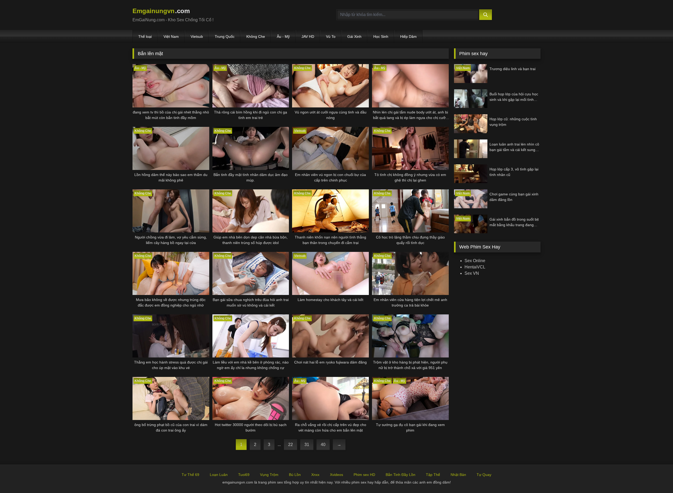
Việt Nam (171, 36)
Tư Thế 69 (190, 475)
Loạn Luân (219, 475)
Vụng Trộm (269, 475)
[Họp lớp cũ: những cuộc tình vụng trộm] (470, 123)
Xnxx (315, 475)
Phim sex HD (364, 475)
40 (323, 444)
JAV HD (308, 36)
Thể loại (145, 36)
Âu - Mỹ (283, 36)
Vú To (330, 36)
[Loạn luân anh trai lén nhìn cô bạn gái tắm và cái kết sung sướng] (470, 148)
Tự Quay (484, 475)
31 (306, 444)
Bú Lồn (295, 475)
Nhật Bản (458, 475)
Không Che (255, 36)
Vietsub (197, 36)
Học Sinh (380, 36)
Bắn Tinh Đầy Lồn (400, 475)
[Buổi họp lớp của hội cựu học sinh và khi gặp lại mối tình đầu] (470, 98)
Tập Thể (433, 475)
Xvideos (336, 475)
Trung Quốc (224, 36)
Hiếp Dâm (408, 36)
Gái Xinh (354, 36)
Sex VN (472, 273)
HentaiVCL (475, 267)
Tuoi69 (243, 475)
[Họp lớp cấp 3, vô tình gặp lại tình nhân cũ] (470, 173)
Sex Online (475, 260)
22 (290, 444)
